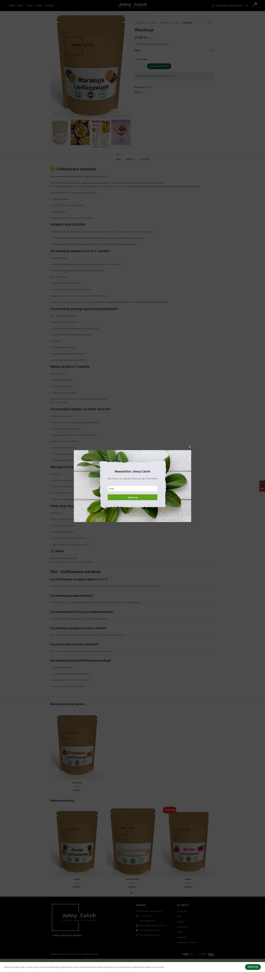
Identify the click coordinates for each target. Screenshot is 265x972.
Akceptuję (253, 967)
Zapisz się (132, 497)
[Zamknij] (189, 446)
